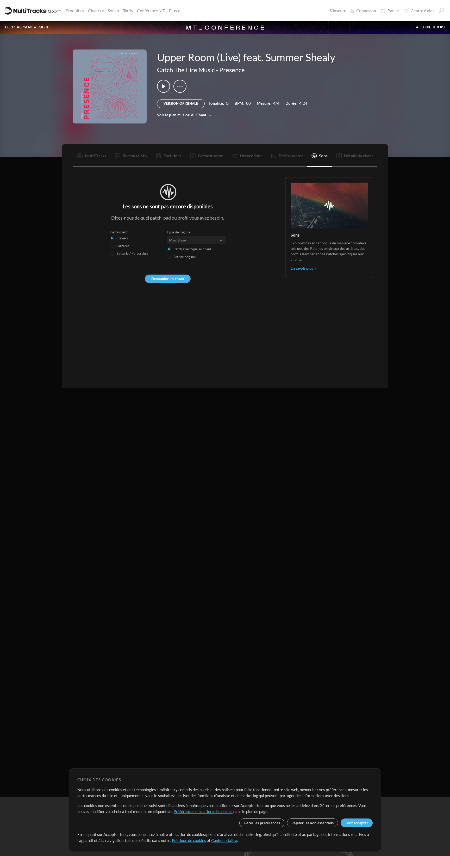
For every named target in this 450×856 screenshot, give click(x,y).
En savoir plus (302, 268)
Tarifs (128, 10)
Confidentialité (224, 840)
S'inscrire (338, 10)
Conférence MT (151, 10)
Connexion (366, 10)
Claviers (122, 238)
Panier (393, 10)
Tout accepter (356, 823)
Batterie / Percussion (132, 253)
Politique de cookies (189, 840)
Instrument (119, 232)
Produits (73, 10)
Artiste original (184, 257)
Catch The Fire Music (186, 69)
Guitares (122, 246)
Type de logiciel (179, 232)
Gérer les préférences (262, 823)
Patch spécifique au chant (192, 249)
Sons (112, 10)
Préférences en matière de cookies (203, 811)
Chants (94, 10)
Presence (232, 69)
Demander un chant (167, 278)
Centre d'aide (423, 10)
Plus (173, 10)
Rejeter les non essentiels (312, 823)
